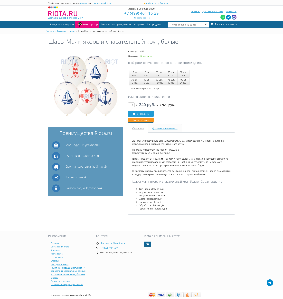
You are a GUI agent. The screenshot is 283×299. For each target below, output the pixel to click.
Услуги (138, 24)
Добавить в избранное (157, 3)
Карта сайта (57, 253)
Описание (138, 128)
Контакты (231, 11)
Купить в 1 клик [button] (141, 119)
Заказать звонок (142, 17)
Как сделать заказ (59, 264)
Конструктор (90, 24)
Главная (195, 11)
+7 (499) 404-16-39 (141, 13)
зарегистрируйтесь (101, 3)
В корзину (142, 114)
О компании (57, 257)
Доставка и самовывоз (165, 128)
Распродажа (154, 24)
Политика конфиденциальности (67, 284)
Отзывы (55, 260)
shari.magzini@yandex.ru (112, 243)
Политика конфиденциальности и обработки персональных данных (68, 269)
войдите (83, 3)
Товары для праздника (115, 24)
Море (72, 31)
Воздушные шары (61, 24)
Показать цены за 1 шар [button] (145, 88)
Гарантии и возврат (61, 281)
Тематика (61, 31)
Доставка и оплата (212, 11)
